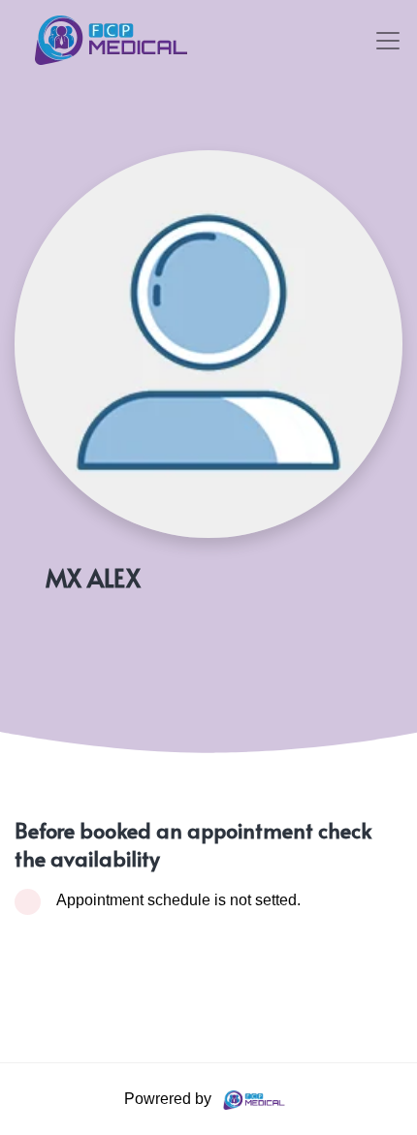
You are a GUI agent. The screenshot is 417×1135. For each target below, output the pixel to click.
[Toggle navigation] (387, 40)
